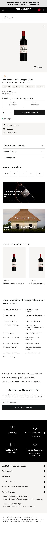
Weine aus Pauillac (27, 378)
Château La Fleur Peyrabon (35, 315)
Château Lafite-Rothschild (12, 309)
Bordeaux (15, 82)
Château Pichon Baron (34, 321)
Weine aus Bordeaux (9, 378)
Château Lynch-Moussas (11, 343)
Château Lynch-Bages (10, 321)
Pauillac (23, 82)
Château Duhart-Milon (33, 333)
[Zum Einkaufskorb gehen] (44, 9)
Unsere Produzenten (10, 496)
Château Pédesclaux (33, 353)
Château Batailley (9, 357)
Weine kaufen (7, 374)
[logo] (23, 10)
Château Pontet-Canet (11, 337)
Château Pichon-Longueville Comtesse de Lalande (35, 327)
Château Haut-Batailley (11, 325)
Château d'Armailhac (10, 347)
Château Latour (8, 333)
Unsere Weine (19, 374)
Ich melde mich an (23, 407)
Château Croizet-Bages (11, 353)
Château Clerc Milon (33, 343)
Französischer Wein (34, 374)
